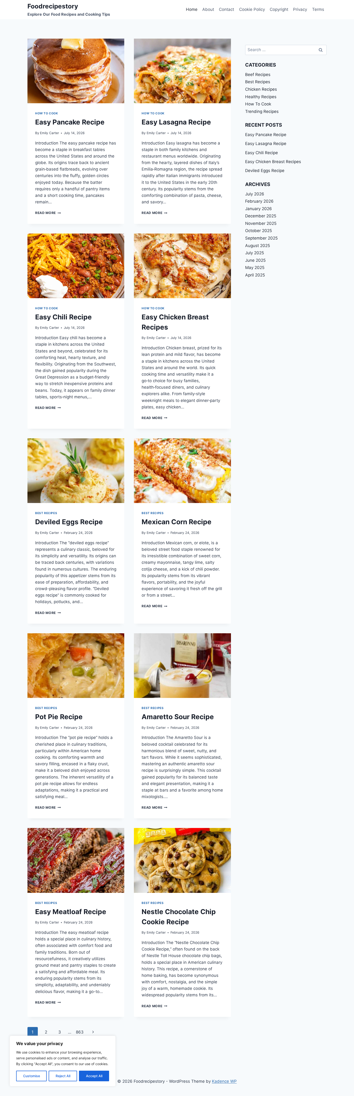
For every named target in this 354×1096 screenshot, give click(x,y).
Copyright (279, 9)
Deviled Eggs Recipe (69, 522)
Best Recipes (46, 513)
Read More (48, 213)
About (208, 9)
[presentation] (75, 71)
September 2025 (261, 238)
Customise (31, 1076)
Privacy (300, 9)
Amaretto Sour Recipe (178, 717)
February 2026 (259, 201)
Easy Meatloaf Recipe (70, 912)
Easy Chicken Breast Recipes (273, 161)
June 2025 (255, 260)
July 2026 (254, 194)
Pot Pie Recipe (59, 717)
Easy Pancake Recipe (70, 122)
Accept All (94, 1076)
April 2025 (255, 275)
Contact (226, 9)
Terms (318, 9)
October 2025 (258, 230)
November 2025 (260, 223)
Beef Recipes (257, 74)
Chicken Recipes (261, 89)
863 (80, 1032)
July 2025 (254, 252)
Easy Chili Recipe (63, 317)
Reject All (63, 1076)
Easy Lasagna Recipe (176, 122)
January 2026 (258, 208)
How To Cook (46, 113)
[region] (63, 1061)
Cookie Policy (252, 9)
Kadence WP (224, 1081)
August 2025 (257, 245)
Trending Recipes (262, 111)
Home (191, 9)
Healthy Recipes (260, 96)
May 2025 (254, 267)
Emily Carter (49, 133)
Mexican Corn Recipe (176, 522)
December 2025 (260, 216)
